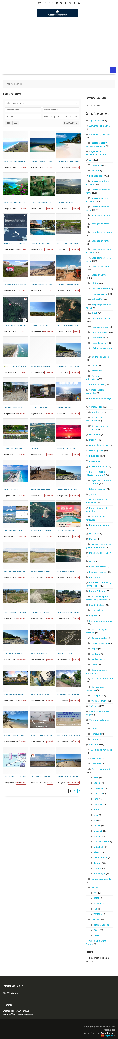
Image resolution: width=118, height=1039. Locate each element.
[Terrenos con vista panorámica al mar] (68, 397)
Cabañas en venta (100, 240)
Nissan (97, 852)
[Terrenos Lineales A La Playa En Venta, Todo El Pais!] (15, 151)
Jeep (96, 814)
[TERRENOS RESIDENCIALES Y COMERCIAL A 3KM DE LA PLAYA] (68, 520)
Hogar (94, 648)
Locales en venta (99, 327)
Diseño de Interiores (99, 445)
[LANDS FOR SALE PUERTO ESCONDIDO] (15, 520)
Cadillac (97, 782)
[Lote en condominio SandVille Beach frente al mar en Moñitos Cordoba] (15, 602)
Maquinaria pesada (101, 879)
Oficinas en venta (100, 356)
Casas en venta (99, 274)
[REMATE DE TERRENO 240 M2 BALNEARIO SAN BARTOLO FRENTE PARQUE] (42, 725)
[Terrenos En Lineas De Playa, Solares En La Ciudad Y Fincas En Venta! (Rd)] (15, 192)
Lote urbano (97, 337)
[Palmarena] (42, 438)
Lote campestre (99, 332)
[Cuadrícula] (8, 123)
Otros (94, 365)
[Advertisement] (59, 44)
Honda (97, 809)
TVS (95, 908)
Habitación (96, 299)
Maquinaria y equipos (100, 525)
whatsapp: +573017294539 (16, 1010)
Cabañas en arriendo (101, 232)
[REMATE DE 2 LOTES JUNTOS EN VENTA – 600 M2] (68, 725)
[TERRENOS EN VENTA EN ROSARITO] (42, 397)
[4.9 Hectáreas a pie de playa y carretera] (42, 479)
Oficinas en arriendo (101, 348)
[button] (113, 70)
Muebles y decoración (100, 552)
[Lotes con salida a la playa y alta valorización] (68, 233)
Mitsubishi (99, 847)
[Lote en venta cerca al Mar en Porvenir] (68, 684)
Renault (97, 863)
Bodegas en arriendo (101, 215)
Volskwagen (99, 873)
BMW (96, 777)
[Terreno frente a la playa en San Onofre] (68, 766)
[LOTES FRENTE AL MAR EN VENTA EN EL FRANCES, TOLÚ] (15, 643)
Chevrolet (98, 788)
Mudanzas (96, 659)
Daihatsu (98, 793)
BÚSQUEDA (69, 123)
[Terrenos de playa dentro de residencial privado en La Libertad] (68, 274)
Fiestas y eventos (100, 643)
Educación (94, 455)
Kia (95, 820)
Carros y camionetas (101, 769)
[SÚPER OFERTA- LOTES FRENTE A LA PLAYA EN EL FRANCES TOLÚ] (68, 479)
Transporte (97, 695)
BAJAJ (96, 898)
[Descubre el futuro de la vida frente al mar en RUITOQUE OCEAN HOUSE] (15, 397)
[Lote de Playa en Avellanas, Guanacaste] (42, 192)
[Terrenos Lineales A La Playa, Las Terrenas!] (42, 151)
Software (94, 706)
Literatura (96, 165)
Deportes (93, 439)
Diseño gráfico (96, 450)
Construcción (95, 406)
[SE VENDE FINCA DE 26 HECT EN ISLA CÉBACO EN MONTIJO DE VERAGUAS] (15, 315)
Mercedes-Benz (101, 841)
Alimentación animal (99, 125)
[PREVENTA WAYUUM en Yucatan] (42, 643)
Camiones (96, 763)
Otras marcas (100, 857)
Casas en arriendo (100, 266)
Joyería (92, 494)
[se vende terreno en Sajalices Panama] (68, 602)
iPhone (94, 728)
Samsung (96, 733)
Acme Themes (108, 1033)
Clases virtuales (99, 638)
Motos (94, 887)
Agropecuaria (96, 120)
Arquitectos (97, 412)
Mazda (97, 836)
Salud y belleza (96, 605)
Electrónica (94, 461)
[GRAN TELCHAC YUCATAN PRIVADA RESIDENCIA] (42, 684)
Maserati (98, 830)
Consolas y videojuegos (101, 398)
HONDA (97, 903)
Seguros (93, 615)
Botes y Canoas (101, 924)
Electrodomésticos (98, 466)
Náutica (95, 919)
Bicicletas (96, 758)
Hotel (94, 313)
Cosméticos (97, 610)
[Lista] (15, 123)
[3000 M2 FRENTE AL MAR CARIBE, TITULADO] (15, 438)
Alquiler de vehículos (101, 749)
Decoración (94, 434)
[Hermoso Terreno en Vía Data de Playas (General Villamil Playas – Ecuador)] (15, 274)
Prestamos (94, 577)
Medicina (95, 654)
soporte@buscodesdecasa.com (18, 1014)
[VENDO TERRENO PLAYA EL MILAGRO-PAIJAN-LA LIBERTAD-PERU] (42, 356)
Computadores (96, 384)
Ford (96, 798)
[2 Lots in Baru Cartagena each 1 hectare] (15, 766)
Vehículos (94, 744)
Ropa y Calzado (97, 591)
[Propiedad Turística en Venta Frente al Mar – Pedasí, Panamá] (42, 233)
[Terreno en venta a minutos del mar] (42, 602)
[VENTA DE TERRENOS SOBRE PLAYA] (15, 725)
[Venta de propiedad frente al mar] (15, 561)
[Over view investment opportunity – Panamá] (68, 192)
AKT (96, 892)
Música (92, 539)
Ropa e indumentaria (102, 678)
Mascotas (94, 533)
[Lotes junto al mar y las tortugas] (68, 561)
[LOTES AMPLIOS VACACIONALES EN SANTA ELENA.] (42, 766)
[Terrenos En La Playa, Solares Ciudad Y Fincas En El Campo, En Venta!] (68, 151)
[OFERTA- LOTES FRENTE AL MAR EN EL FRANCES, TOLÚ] (68, 356)
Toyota (97, 868)
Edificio (95, 283)
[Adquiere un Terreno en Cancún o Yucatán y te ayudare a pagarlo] (68, 438)
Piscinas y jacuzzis (98, 572)
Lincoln (97, 825)
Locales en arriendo (101, 318)
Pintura (95, 170)
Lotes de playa (98, 343)
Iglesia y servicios (97, 488)
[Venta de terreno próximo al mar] (68, 315)
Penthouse (96, 370)
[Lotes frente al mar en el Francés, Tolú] (42, 315)
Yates (96, 935)
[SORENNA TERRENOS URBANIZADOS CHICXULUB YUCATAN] (68, 643)
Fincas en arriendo (100, 288)
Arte (91, 159)
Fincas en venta (99, 294)
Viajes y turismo (99, 700)
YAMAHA (98, 914)
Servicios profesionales (100, 621)
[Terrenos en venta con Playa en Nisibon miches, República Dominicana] (42, 274)
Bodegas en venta (100, 223)
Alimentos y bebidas (99, 134)
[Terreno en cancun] (15, 479)
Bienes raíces (95, 175)
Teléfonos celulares (99, 720)
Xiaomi (94, 739)
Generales (98, 804)
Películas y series (97, 566)
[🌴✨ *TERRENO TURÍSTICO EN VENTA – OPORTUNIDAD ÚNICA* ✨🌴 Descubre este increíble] (15, 356)
